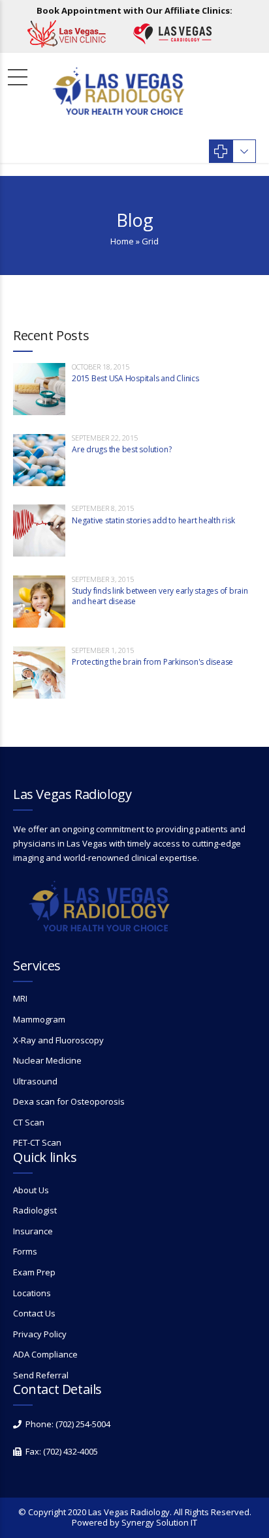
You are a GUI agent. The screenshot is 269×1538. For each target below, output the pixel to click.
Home (122, 241)
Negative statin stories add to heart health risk (153, 520)
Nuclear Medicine (47, 1060)
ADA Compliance (45, 1354)
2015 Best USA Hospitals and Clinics (135, 378)
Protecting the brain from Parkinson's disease (152, 661)
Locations (32, 1293)
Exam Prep (34, 1272)
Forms (25, 1251)
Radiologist (35, 1210)
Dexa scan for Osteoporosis (69, 1101)
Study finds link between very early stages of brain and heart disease (160, 596)
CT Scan (28, 1122)
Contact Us (34, 1313)
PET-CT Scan (37, 1142)
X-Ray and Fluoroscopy (58, 1040)
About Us (31, 1190)
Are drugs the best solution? (121, 449)
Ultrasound (35, 1081)
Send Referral (41, 1375)
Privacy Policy (40, 1334)
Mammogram (39, 1019)
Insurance (33, 1231)
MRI (20, 998)
